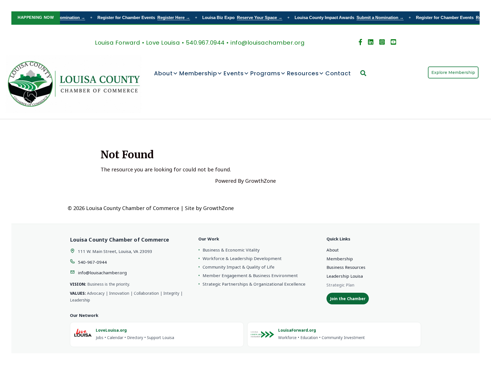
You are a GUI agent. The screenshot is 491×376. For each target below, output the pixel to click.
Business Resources (345, 267)
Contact (338, 73)
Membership (198, 73)
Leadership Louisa (344, 276)
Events (234, 73)
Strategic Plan (340, 285)
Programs (265, 73)
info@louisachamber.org (102, 272)
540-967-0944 (92, 262)
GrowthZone (260, 180)
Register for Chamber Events (140, 17)
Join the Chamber (347, 298)
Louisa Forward (117, 43)
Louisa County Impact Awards (346, 17)
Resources (303, 73)
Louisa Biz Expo (239, 17)
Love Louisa (163, 43)
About (163, 73)
